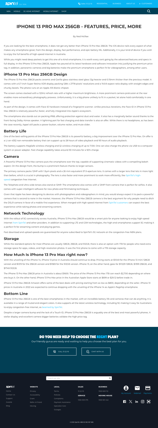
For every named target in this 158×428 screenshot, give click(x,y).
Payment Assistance (62, 402)
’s (134, 175)
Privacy (33, 391)
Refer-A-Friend (36, 402)
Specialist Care (60, 406)
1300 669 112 (103, 391)
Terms (56, 391)
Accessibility (35, 395)
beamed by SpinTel (52, 307)
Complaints (58, 399)
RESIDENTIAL (102, 4)
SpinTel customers (118, 202)
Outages (57, 410)
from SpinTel (19, 223)
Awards (9, 402)
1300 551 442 (103, 400)
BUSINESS (117, 4)
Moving (33, 406)
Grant (32, 399)
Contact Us (10, 395)
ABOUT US (130, 4)
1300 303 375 (83, 400)
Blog (8, 406)
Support (9, 398)
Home (8, 391)
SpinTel (129, 175)
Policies (57, 395)
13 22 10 (81, 391)
